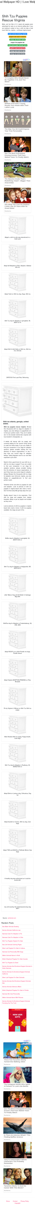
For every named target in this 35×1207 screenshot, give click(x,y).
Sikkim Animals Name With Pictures (12, 997)
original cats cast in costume (17, 37)
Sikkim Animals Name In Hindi (11, 955)
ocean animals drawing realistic (17, 34)
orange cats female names (17, 39)
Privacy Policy (25, 1201)
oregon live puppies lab (17, 42)
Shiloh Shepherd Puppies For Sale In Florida (15, 990)
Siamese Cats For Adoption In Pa (12, 934)
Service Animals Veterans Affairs (11, 987)
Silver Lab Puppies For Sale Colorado (13, 977)
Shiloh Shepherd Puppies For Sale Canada (15, 959)
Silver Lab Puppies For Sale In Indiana (13, 948)
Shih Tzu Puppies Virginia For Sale (12, 941)
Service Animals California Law (11, 930)
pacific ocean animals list (17, 48)
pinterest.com (12, 918)
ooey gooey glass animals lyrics (17, 45)
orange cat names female (17, 54)
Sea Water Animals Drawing (10, 926)
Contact (15, 1201)
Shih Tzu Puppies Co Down (10, 963)
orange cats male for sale (17, 51)
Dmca (8, 1201)
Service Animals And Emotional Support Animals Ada (16, 982)
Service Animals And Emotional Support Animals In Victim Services (17, 967)
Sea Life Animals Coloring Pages (12, 944)
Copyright (17, 1203)
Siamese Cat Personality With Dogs (12, 952)
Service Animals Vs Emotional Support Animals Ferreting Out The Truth (16, 1002)
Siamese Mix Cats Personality (11, 994)
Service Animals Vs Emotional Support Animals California (16, 973)
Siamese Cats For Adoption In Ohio (12, 937)
